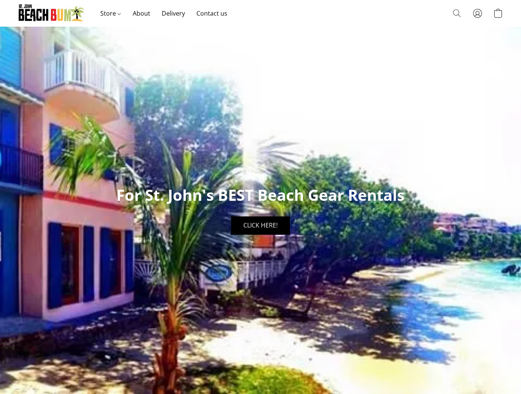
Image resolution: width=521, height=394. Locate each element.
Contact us (211, 13)
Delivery (173, 13)
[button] (51, 13)
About (141, 13)
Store (108, 13)
